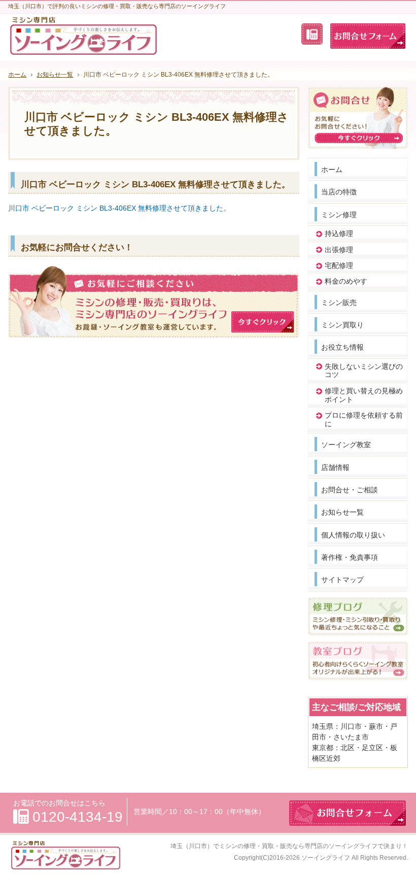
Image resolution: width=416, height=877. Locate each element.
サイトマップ (342, 580)
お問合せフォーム (367, 36)
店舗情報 (335, 467)
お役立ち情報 (342, 347)
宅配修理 (339, 265)
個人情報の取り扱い (353, 535)
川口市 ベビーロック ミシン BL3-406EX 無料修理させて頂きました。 (119, 208)
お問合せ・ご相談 (349, 490)
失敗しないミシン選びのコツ (364, 370)
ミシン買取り (342, 325)
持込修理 (339, 233)
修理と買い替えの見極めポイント (364, 395)
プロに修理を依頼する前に (364, 419)
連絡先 (312, 34)
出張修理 (339, 250)
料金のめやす (346, 281)
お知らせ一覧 (342, 512)
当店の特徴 (339, 192)
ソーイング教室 (346, 445)
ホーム (331, 169)
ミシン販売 (339, 302)
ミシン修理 (339, 215)
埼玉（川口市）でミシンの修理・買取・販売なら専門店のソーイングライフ (273, 846)
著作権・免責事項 (349, 557)
